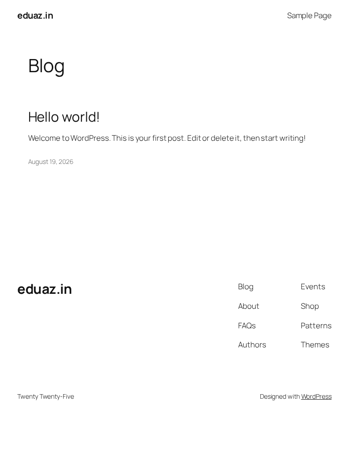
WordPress (316, 396)
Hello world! (64, 116)
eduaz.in (35, 15)
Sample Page (309, 15)
